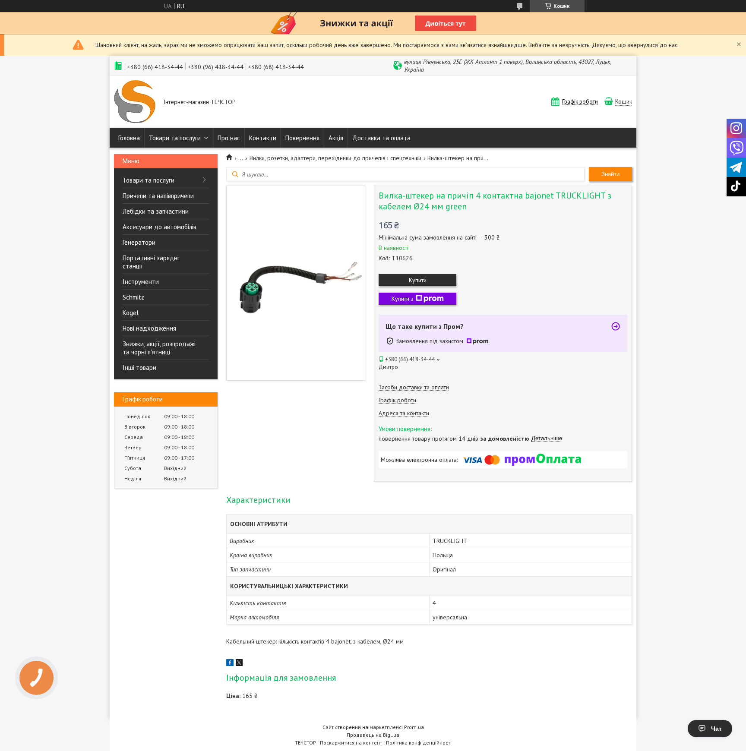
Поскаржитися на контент (351, 742)
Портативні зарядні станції (151, 262)
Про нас (229, 138)
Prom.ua (414, 727)
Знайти (610, 174)
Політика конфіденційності (419, 742)
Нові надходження (149, 328)
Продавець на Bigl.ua (373, 735)
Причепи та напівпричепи (158, 196)
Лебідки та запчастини (156, 211)
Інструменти (141, 282)
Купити (418, 280)
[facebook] (230, 664)
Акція (336, 138)
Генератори (139, 242)
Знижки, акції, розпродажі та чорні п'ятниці (159, 348)
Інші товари (139, 367)
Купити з (403, 299)
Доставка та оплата (381, 138)
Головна (129, 138)
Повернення (302, 138)
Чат (716, 728)
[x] (239, 664)
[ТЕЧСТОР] (134, 102)
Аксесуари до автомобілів (159, 227)
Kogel (131, 313)
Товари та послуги (175, 138)
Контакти (262, 138)
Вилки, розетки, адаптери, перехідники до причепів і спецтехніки (335, 158)
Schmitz (133, 297)
